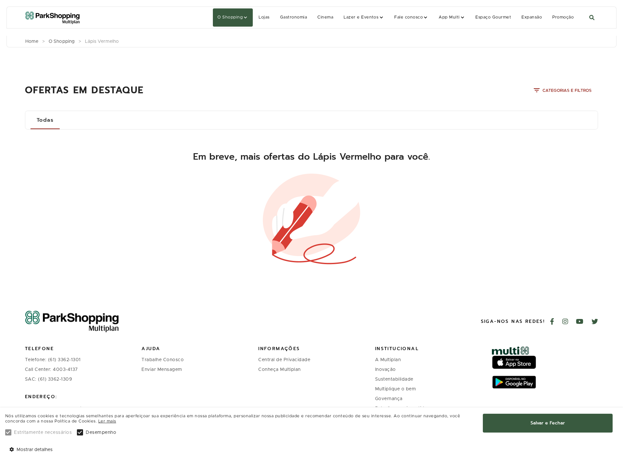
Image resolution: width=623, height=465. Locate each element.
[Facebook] (552, 322)
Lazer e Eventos (361, 17)
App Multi (449, 17)
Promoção (563, 17)
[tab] (45, 120)
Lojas (264, 17)
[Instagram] (565, 322)
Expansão (531, 17)
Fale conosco (408, 17)
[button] (233, 17)
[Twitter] (595, 322)
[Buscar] (591, 17)
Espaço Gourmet (493, 17)
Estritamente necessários (43, 432)
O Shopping (230, 17)
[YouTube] (580, 322)
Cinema (325, 17)
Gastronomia (293, 17)
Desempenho (101, 432)
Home (31, 41)
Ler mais (107, 421)
